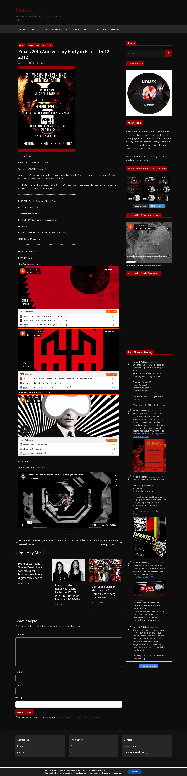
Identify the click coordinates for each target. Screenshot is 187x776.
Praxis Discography (54, 29)
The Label (23, 29)
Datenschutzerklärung (135, 752)
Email (19, 685)
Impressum (130, 746)
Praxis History (33, 45)
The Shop (88, 29)
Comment (21, 634)
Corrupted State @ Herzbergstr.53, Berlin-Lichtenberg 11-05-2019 (104, 592)
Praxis (23, 9)
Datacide (115, 29)
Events (75, 29)
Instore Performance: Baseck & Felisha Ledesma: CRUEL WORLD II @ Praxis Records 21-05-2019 (68, 592)
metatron (42, 63)
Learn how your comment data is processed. (78, 717)
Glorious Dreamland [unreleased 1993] (149, 265)
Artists (35, 29)
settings (117, 773)
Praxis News (46, 45)
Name (19, 671)
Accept (135, 771)
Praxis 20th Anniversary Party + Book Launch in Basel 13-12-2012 (42, 542)
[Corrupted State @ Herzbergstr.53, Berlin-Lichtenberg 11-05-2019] (105, 561)
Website (19, 698)
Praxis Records (130, 265)
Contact (101, 29)
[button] (65, 29)
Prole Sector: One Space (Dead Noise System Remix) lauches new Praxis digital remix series (30, 571)
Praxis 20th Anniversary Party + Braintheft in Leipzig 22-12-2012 (95, 542)
